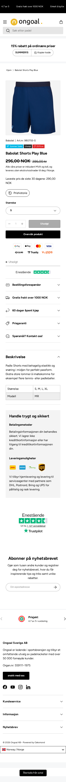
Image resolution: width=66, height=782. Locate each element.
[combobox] (33, 30)
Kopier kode (44, 52)
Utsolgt (44, 223)
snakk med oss (16, 675)
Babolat (10, 140)
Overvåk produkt (33, 234)
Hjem (8, 70)
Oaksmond (40, 742)
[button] (61, 22)
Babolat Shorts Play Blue (26, 70)
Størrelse (11, 202)
